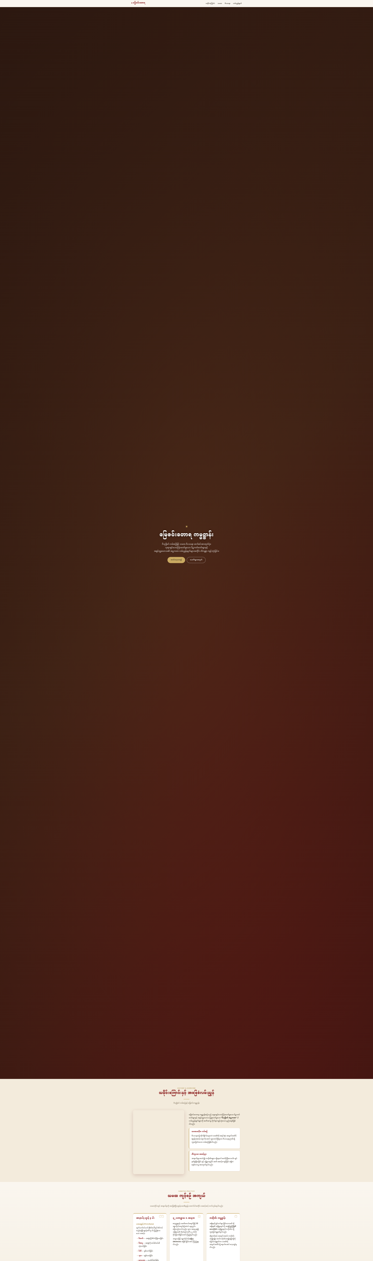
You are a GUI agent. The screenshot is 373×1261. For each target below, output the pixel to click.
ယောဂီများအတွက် (196, 560)
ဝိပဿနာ (227, 3)
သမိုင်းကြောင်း (210, 3)
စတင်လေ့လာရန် (176, 560)
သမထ (220, 3)
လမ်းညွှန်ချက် (237, 3)
